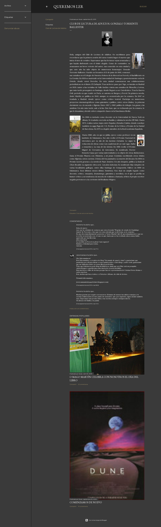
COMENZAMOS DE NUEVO (86, 502)
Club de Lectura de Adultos (56, 28)
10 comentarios (83, 506)
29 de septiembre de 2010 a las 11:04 (87, 304)
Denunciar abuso (11, 28)
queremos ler (68, 6)
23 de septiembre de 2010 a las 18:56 (87, 285)
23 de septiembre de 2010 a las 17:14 (87, 249)
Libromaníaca (81, 255)
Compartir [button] (49, 19)
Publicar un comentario (79, 308)
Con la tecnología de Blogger (98, 520)
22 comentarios (83, 384)
